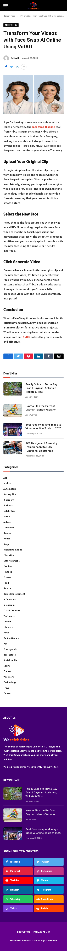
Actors (6, 516)
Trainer (7, 671)
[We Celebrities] (33, 5)
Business (8, 505)
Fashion (7, 566)
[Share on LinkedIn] (17, 67)
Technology (11, 25)
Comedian (8, 527)
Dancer (7, 533)
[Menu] (5, 6)
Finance (7, 571)
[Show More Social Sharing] (23, 67)
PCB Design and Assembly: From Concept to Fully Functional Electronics (41, 447)
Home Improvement (14, 593)
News (6, 632)
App (5, 477)
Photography (10, 649)
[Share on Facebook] (6, 67)
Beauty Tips (9, 494)
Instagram (9, 604)
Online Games (11, 638)
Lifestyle (8, 627)
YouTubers (8, 616)
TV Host (7, 693)
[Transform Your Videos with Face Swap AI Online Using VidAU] (33, 94)
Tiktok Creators (11, 610)
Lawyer (7, 621)
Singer (6, 544)
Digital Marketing (12, 549)
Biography (8, 499)
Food (6, 582)
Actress (7, 522)
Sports (6, 665)
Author (7, 483)
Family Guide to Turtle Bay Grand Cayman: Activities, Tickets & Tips (41, 388)
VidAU (26, 337)
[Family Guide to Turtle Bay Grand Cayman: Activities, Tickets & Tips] (12, 389)
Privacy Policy (42, 932)
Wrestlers (8, 676)
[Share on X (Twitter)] (11, 67)
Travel (6, 687)
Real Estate (9, 654)
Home (6, 16)
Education (8, 555)
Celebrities (9, 510)
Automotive (9, 488)
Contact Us (23, 932)
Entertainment (11, 560)
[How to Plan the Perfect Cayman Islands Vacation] (12, 410)
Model (6, 538)
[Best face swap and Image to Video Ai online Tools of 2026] (12, 429)
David (16, 58)
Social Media (10, 660)
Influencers (9, 599)
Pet (5, 643)
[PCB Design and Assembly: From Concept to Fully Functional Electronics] (12, 447)
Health (7, 588)
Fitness (7, 577)
